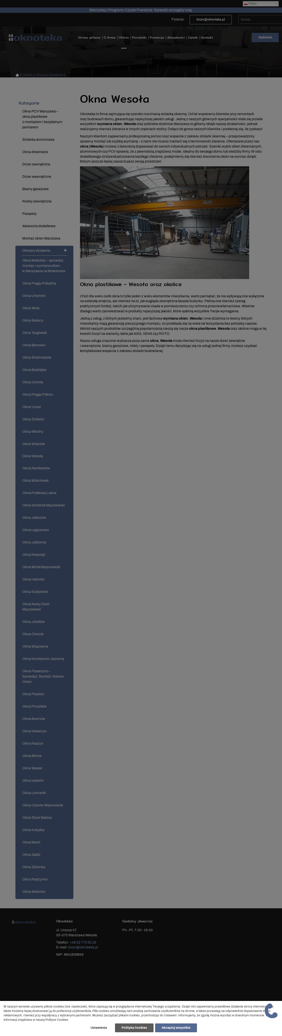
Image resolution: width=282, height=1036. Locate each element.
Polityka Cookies (134, 1027)
